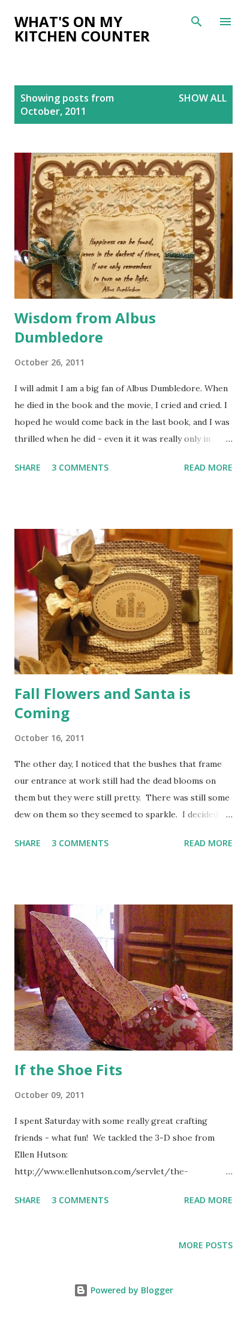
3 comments (80, 467)
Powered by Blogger (130, 1290)
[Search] (196, 21)
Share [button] (27, 467)
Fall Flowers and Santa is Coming (102, 702)
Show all (203, 98)
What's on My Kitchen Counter (82, 28)
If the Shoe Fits (68, 1069)
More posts (206, 1245)
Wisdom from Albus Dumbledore (85, 327)
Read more (208, 467)
